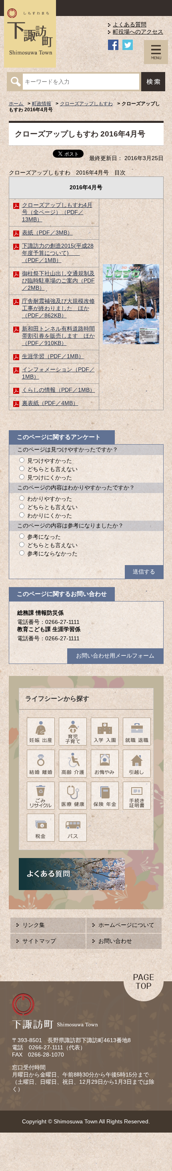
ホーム (16, 103)
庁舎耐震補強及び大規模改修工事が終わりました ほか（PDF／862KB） (58, 308)
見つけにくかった (49, 478)
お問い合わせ (115, 941)
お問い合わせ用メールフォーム (115, 656)
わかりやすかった (49, 499)
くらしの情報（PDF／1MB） (58, 390)
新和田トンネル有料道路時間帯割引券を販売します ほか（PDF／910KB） (58, 336)
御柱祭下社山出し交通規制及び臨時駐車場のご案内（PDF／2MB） (58, 281)
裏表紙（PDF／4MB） (50, 403)
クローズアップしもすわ (86, 103)
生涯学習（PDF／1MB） (53, 356)
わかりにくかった (49, 516)
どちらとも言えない (52, 469)
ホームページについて (126, 925)
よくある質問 (129, 25)
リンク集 (33, 925)
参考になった (44, 537)
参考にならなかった (52, 554)
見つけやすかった (49, 461)
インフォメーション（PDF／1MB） (58, 373)
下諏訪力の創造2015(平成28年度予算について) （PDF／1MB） (58, 253)
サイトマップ (39, 941)
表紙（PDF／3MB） (47, 233)
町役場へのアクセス (138, 32)
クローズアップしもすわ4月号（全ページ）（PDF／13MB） (57, 212)
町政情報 (41, 103)
